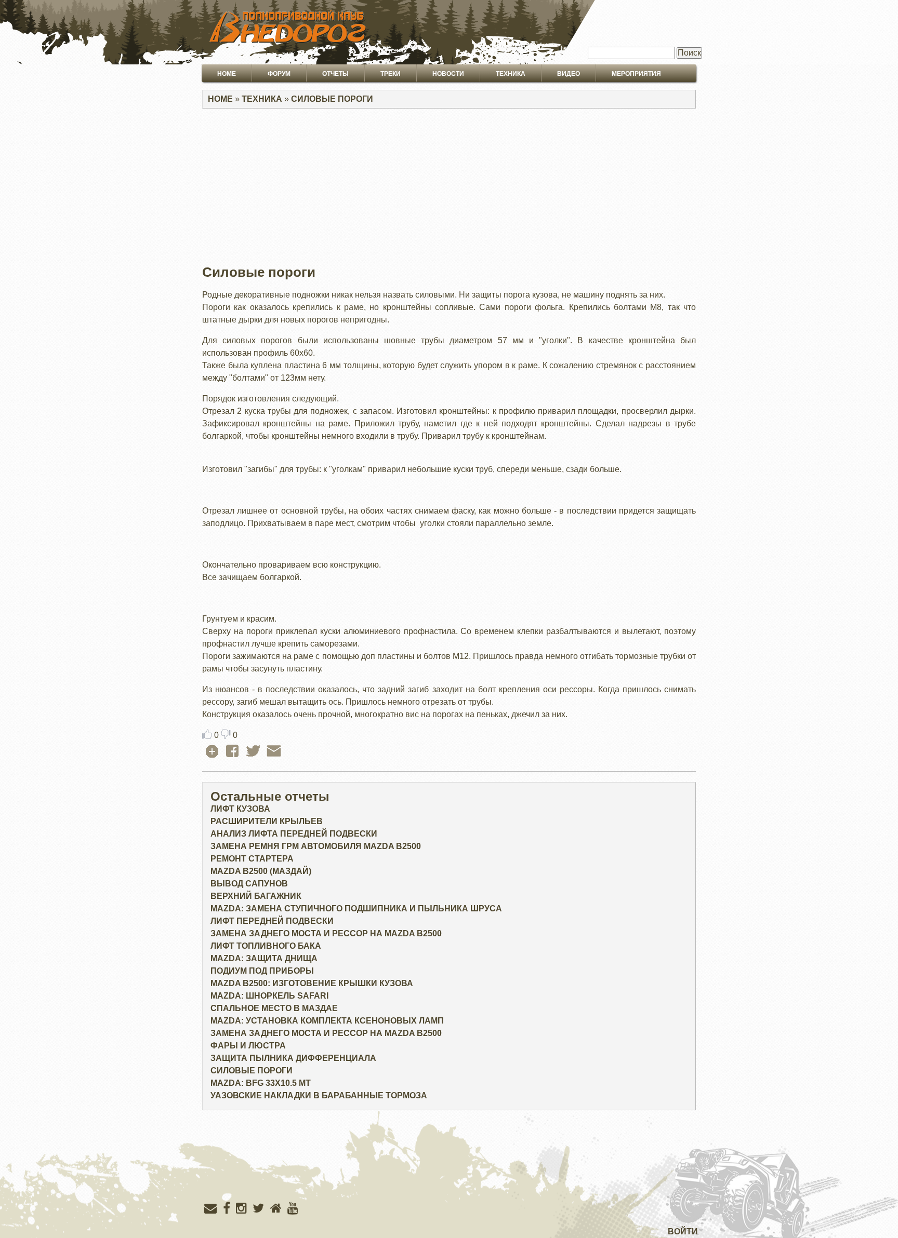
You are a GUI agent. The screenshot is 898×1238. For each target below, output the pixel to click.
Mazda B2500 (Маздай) (260, 871)
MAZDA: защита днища (264, 958)
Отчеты (335, 73)
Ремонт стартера (252, 858)
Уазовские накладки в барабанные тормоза (318, 1095)
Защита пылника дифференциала (293, 1058)
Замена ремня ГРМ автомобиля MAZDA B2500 (315, 846)
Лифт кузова (240, 808)
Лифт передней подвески (272, 921)
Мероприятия (636, 73)
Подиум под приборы (262, 970)
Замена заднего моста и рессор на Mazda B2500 (326, 933)
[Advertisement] (449, 189)
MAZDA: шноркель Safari (269, 995)
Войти (683, 1231)
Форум (279, 73)
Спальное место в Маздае (274, 1008)
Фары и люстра (248, 1045)
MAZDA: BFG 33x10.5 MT (260, 1083)
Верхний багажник (255, 896)
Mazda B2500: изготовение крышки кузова (311, 983)
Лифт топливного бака (265, 945)
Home (226, 73)
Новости (448, 73)
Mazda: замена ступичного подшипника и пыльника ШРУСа (356, 908)
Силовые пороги (332, 99)
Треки (390, 73)
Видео (568, 73)
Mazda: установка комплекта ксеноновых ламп (327, 1020)
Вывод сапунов (249, 883)
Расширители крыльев (266, 821)
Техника (510, 73)
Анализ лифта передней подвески (293, 833)
